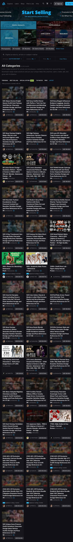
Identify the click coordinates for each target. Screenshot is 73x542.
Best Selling (14, 80)
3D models (16, 49)
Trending (5, 80)
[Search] (43, 3)
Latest (51, 80)
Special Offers (26, 80)
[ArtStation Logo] (3, 3)
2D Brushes (50, 49)
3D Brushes (26, 49)
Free (46, 80)
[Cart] (47, 3)
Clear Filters (63, 59)
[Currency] (51, 3)
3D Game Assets (38, 49)
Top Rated (39, 80)
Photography (5, 49)
